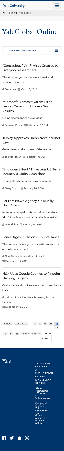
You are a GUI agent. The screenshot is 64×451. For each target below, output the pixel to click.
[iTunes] (20, 438)
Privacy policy (39, 422)
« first (8, 323)
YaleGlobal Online (30, 31)
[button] (32, 50)
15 (17, 333)
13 (5, 333)
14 (11, 333)
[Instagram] (28, 438)
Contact (42, 393)
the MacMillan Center (43, 380)
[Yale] (7, 361)
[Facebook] (5, 438)
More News (46, 336)
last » (36, 333)
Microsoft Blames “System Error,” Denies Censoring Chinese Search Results (27, 106)
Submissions (42, 398)
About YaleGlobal (41, 389)
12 (56, 328)
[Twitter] (13, 438)
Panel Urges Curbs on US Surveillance (30, 237)
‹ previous (21, 323)
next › (25, 333)
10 (50, 323)
